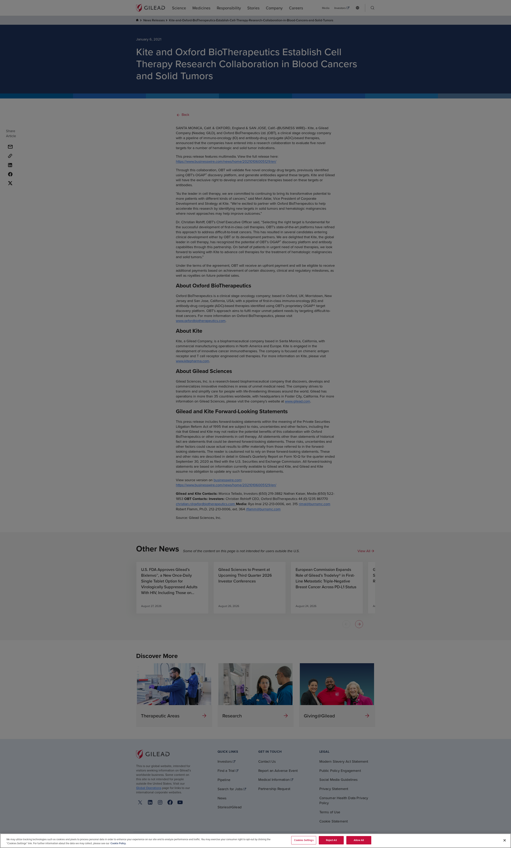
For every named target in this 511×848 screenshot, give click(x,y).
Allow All (359, 840)
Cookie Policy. (118, 843)
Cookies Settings (304, 840)
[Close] (504, 840)
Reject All (331, 840)
